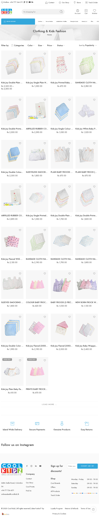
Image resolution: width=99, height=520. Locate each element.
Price (49, 45)
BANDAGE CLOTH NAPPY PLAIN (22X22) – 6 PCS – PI (37, 259)
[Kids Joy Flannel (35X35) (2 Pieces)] (37, 328)
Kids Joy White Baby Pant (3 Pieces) (86, 128)
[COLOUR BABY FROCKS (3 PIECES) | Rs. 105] (37, 284)
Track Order (93, 2)
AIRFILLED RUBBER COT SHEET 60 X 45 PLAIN (37, 128)
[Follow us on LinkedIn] (36, 466)
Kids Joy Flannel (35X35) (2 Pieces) (37, 345)
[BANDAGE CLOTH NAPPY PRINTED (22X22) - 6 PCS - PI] (86, 64)
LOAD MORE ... (49, 404)
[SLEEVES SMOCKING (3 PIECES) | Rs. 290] (12, 284)
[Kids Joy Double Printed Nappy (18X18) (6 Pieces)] (86, 197)
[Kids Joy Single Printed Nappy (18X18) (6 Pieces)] (37, 197)
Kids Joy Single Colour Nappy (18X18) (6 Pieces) (62, 128)
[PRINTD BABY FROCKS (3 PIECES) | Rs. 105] (37, 371)
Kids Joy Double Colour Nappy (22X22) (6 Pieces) (12, 172)
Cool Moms (40, 21)
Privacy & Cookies (59, 513)
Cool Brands (55, 483)
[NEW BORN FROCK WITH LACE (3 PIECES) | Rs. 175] (86, 284)
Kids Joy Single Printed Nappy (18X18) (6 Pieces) (37, 215)
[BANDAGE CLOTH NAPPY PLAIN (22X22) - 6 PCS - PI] (37, 241)
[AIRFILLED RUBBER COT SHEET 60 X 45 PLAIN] (37, 110)
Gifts (98, 21)
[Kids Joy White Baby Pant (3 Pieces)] (86, 110)
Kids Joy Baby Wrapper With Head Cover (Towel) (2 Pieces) (86, 345)
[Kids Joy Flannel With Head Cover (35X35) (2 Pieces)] (12, 241)
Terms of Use (85, 508)
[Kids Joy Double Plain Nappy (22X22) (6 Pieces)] (12, 64)
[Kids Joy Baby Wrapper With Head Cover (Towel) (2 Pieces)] (86, 328)
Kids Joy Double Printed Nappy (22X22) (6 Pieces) (12, 128)
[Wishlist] (20, 54)
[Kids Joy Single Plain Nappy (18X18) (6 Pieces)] (37, 64)
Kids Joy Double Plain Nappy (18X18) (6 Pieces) (62, 215)
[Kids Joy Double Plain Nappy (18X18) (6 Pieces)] (62, 197)
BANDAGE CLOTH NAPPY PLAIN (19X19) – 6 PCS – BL (62, 259)
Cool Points (30, 486)
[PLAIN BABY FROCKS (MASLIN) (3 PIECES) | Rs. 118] (62, 154)
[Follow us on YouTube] (40, 466)
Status (60, 45)
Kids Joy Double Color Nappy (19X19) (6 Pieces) (12, 345)
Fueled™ (38, 508)
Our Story (65, 2)
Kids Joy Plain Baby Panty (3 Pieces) (12, 389)
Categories (19, 45)
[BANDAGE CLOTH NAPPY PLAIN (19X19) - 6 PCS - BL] (62, 241)
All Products (55, 491)
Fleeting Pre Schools (74, 21)
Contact (51, 2)
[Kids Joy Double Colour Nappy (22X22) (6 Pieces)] (12, 154)
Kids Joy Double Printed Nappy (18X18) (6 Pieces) (86, 215)
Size (40, 45)
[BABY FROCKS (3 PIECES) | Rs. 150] (62, 284)
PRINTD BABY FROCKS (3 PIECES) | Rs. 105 (37, 389)
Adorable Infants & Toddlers (61, 21)
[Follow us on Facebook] (27, 466)
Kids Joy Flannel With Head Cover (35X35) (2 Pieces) (12, 259)
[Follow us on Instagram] (31, 466)
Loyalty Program (57, 508)
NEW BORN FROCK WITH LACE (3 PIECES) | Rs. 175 (86, 302)
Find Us (28, 490)
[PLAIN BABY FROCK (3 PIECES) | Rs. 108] (86, 154)
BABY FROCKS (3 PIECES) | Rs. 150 (62, 302)
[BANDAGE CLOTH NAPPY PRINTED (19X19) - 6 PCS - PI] (86, 241)
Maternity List (84, 21)
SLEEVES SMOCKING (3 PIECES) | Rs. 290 (12, 302)
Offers (92, 21)
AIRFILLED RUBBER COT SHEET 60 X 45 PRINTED (12, 215)
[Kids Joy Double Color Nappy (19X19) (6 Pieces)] (12, 328)
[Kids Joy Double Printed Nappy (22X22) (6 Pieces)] (12, 110)
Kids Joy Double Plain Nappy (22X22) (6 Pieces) (12, 82)
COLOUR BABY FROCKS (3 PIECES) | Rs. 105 (37, 302)
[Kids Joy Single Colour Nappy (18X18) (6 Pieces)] (62, 110)
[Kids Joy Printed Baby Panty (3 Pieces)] (62, 64)
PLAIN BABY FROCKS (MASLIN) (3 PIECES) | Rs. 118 (62, 172)
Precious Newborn (49, 21)
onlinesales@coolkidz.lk (10, 494)
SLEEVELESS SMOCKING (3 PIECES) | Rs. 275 (37, 172)
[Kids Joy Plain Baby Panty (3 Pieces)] (12, 371)
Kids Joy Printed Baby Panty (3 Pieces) (62, 82)
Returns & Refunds (71, 508)
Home (49, 34)
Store (79, 2)
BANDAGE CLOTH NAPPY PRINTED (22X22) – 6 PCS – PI (86, 82)
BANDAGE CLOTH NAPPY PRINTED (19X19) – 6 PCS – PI (86, 259)
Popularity (89, 45)
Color (30, 45)
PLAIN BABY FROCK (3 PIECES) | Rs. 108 (86, 172)
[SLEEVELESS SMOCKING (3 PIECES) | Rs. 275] (37, 154)
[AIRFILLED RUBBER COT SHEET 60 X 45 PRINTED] (12, 197)
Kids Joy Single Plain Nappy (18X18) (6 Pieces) (37, 82)
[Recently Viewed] (93, 509)
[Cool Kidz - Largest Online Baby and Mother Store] (6, 12)
